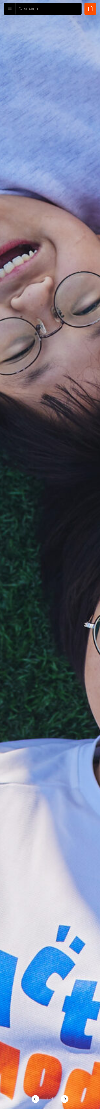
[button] (35, 1099)
